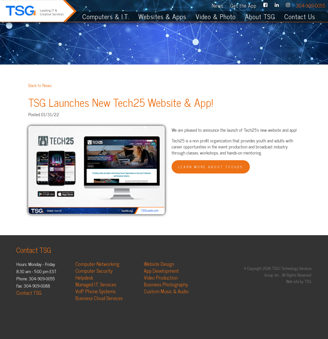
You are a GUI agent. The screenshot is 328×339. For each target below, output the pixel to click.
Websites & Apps (162, 16)
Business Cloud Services (99, 298)
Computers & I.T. (105, 16)
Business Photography (166, 284)
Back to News (40, 85)
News (217, 5)
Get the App (243, 5)
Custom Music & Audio (166, 291)
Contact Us (302, 16)
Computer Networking (97, 264)
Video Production (161, 277)
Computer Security (94, 270)
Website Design (159, 264)
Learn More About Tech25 (210, 167)
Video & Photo (216, 16)
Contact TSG (29, 293)
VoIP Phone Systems (95, 291)
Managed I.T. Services (95, 284)
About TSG (260, 16)
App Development (161, 270)
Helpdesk (84, 277)
